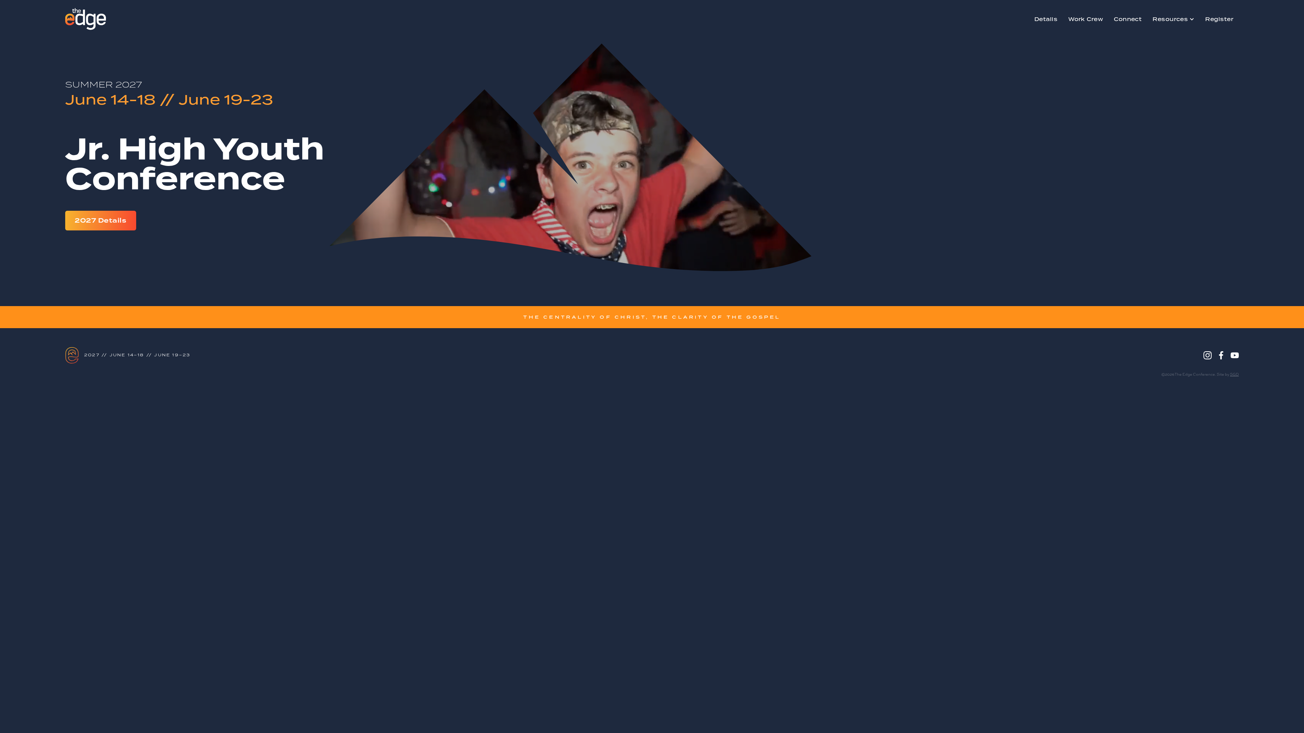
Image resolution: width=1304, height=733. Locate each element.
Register (1219, 19)
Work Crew (1085, 19)
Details (1045, 19)
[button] (1173, 19)
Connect (1128, 19)
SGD (1234, 374)
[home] (85, 19)
